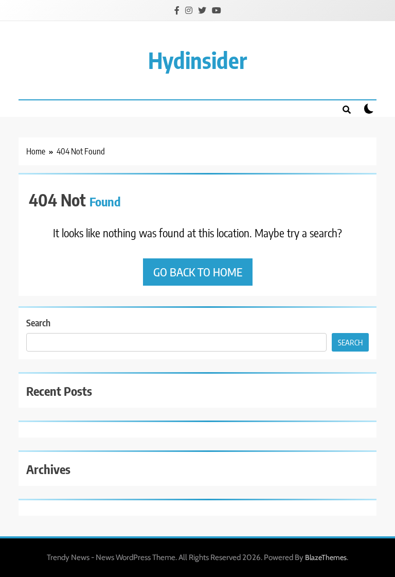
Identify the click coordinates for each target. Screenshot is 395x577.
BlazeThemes (326, 557)
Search (38, 322)
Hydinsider (197, 60)
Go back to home (197, 272)
